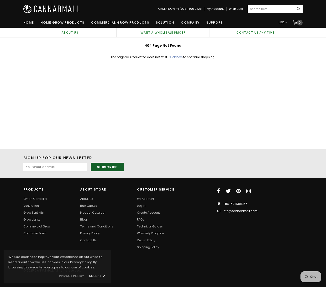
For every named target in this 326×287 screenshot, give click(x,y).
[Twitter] (228, 191)
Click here (175, 57)
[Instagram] (248, 191)
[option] (69, 32)
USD (281, 22)
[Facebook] (218, 191)
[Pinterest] (238, 191)
